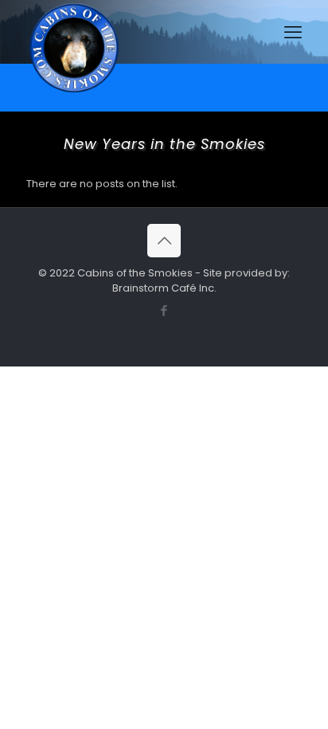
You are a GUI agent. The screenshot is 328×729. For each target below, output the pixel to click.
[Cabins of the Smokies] (74, 92)
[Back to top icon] (164, 240)
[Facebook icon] (164, 310)
